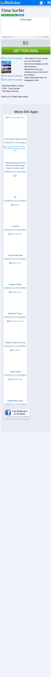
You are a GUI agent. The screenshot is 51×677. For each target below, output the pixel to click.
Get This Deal (26, 50)
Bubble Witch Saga (15, 400)
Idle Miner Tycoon (15, 313)
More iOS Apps (26, 111)
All (15, 197)
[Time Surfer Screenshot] (12, 58)
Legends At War (15, 284)
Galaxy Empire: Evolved (15, 342)
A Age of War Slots (15, 255)
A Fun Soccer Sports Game (15, 139)
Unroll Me (15, 226)
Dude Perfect (15, 371)
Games (21, 15)
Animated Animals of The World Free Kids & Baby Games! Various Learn (15, 165)
